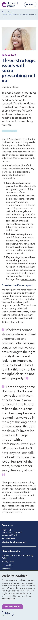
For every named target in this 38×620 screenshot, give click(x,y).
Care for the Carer (18, 311)
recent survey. (28, 279)
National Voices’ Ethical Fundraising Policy (17, 556)
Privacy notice (8, 561)
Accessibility (7, 565)
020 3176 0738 (8, 538)
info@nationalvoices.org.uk (14, 542)
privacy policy (8, 598)
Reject (9, 614)
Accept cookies (12, 606)
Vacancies (6, 568)
